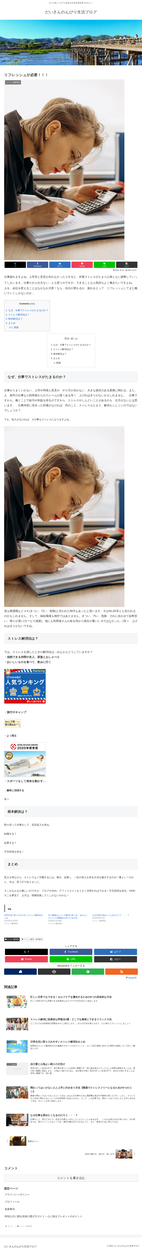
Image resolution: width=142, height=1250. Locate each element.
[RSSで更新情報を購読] (121, 971)
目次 (66, 338)
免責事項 (10, 1209)
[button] (126, 265)
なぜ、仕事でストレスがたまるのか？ (27, 310)
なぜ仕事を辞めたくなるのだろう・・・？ (110, 915)
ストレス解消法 (13, 939)
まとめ (10, 323)
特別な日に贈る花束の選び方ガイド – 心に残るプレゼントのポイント (43, 1216)
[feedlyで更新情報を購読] (88, 971)
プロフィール (12, 1201)
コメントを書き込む (71, 1178)
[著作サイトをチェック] (20, 971)
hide (32, 303)
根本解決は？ (14, 319)
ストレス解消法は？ (18, 314)
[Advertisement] (71, 42)
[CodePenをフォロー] (54, 971)
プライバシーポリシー (17, 1194)
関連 (14, 327)
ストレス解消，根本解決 (33, 939)
